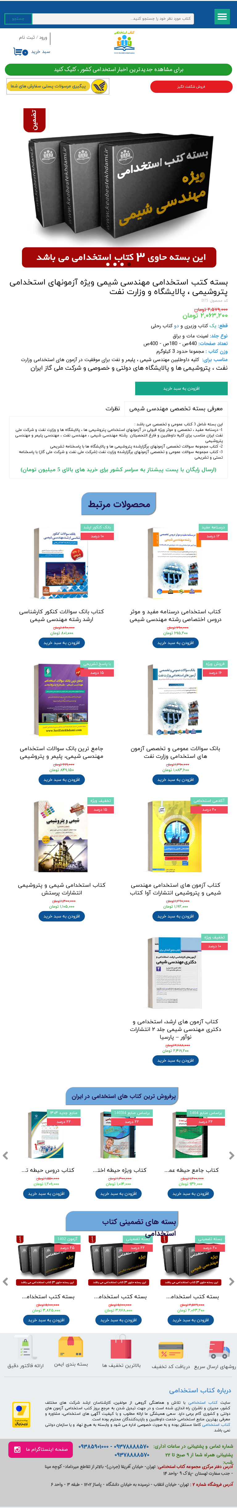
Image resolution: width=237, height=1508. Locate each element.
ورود (43, 37)
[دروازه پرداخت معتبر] (21, 1427)
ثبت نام (27, 37)
